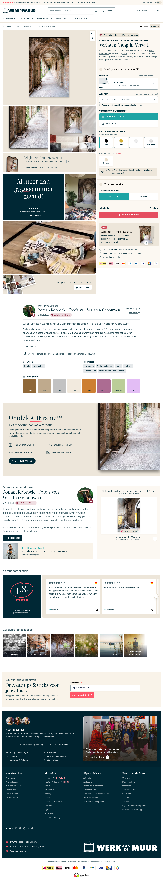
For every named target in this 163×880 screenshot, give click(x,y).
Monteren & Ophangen (20, 760)
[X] (28, 828)
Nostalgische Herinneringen (111, 371)
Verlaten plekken (104, 366)
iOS (44, 167)
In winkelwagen (130, 214)
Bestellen (51, 752)
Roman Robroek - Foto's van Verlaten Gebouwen (126, 40)
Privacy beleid (110, 862)
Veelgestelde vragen (19, 752)
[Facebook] (24, 828)
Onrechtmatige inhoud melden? (90, 862)
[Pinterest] (20, 828)
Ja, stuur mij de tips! (82, 695)
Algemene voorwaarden (57, 862)
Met (145, 196)
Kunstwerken (9, 18)
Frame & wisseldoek (114, 116)
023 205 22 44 (50, 744)
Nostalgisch (38, 366)
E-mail (65, 744)
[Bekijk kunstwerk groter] (92, 33)
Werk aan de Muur (134, 773)
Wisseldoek (110, 123)
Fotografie (89, 366)
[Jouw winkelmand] (157, 10)
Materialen (61, 18)
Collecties (25, 18)
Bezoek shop (132, 308)
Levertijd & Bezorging (56, 756)
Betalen (13, 756)
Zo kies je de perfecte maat (147, 94)
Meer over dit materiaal (148, 76)
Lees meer (133, 312)
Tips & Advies (78, 18)
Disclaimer (72, 862)
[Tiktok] (32, 828)
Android (53, 167)
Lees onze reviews (33, 215)
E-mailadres (76, 682)
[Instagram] (16, 828)
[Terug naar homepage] (19, 10)
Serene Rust (90, 371)
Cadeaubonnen (54, 760)
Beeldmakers (43, 18)
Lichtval (128, 366)
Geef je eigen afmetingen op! (122, 105)
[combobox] (71, 11)
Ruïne (118, 366)
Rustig (27, 366)
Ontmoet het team (95, 757)
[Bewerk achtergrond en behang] (92, 38)
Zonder (115, 196)
